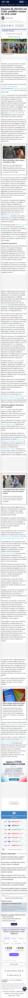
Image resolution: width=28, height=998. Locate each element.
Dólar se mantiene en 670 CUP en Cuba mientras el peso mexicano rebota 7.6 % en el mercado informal (14, 877)
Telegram (11, 30)
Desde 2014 (7, 938)
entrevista (16, 361)
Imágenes (4, 95)
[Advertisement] (14, 58)
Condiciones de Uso (20, 991)
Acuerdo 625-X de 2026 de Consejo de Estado (12, 906)
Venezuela (4, 409)
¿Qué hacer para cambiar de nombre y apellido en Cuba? (11, 918)
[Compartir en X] (7, 26)
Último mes (21, 938)
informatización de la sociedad (15, 724)
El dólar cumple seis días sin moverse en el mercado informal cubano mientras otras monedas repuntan (14, 870)
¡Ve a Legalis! (14, 924)
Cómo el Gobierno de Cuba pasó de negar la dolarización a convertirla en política (13, 884)
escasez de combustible (15, 113)
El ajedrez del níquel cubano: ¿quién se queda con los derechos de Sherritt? (12, 858)
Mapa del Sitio (11, 995)
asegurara (15, 236)
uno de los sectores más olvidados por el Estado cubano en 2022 (14, 741)
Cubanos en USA (20, 4)
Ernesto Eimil (9, 18)
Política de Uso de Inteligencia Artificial (14, 993)
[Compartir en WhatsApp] (2, 26)
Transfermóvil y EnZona (8, 449)
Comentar (19, 25)
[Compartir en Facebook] (5, 26)
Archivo (18, 995)
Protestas (5, 4)
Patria (3, 424)
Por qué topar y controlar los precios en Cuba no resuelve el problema (13, 863)
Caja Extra (22, 445)
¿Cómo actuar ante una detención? (7, 916)
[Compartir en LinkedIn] (10, 26)
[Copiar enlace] (12, 26)
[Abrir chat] (25, 989)
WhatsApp (6, 30)
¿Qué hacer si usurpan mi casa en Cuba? (9, 920)
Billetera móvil (10, 424)
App (22, 1)
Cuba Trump (12, 4)
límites (14, 344)
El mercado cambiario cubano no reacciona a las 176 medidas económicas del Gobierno (14, 889)
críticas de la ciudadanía (8, 86)
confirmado (4, 305)
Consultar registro (14, 964)
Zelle (23, 426)
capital (17, 325)
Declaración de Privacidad (9, 991)
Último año (14, 938)
